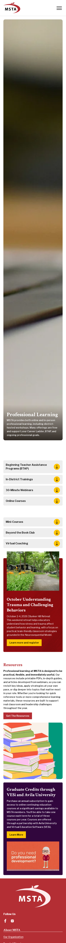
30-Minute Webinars (19, 490)
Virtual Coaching (17, 543)
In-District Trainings (19, 479)
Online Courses (16, 501)
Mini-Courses (14, 521)
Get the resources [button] (17, 715)
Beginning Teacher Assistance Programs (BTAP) (26, 466)
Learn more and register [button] (24, 642)
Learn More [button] (16, 834)
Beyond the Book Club (20, 532)
